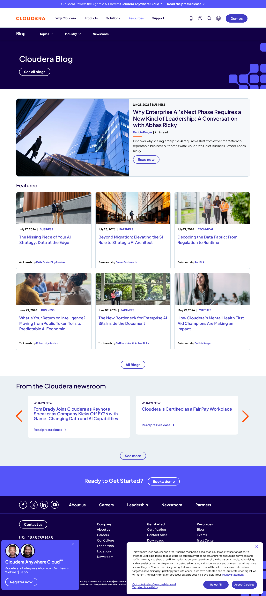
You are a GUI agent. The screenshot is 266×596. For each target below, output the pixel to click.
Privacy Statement (233, 574)
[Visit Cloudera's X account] (34, 505)
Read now (146, 159)
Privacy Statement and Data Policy (96, 581)
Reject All (215, 584)
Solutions (113, 18)
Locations (104, 551)
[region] (195, 568)
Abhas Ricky (142, 343)
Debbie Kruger (142, 132)
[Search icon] (209, 19)
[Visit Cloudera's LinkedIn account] (44, 505)
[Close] (256, 546)
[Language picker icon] (218, 19)
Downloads (155, 540)
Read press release (48, 430)
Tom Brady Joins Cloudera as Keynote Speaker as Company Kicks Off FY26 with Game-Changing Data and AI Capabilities (76, 413)
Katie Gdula (42, 262)
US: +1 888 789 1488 (36, 537)
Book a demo (164, 481)
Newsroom (101, 34)
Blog (21, 33)
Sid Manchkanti (125, 343)
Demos (237, 18)
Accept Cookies (244, 584)
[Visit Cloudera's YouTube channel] (55, 505)
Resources (136, 18)
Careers (106, 504)
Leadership (137, 504)
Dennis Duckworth (126, 262)
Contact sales (157, 535)
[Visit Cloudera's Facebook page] (23, 505)
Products (91, 18)
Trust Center (206, 540)
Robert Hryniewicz (47, 343)
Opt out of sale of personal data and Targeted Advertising (154, 586)
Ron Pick (199, 262)
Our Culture (105, 540)
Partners (203, 504)
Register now (21, 582)
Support (158, 18)
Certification (156, 529)
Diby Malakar (57, 262)
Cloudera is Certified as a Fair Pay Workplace (187, 409)
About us (77, 504)
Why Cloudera (65, 18)
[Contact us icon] (191, 19)
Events (202, 535)
